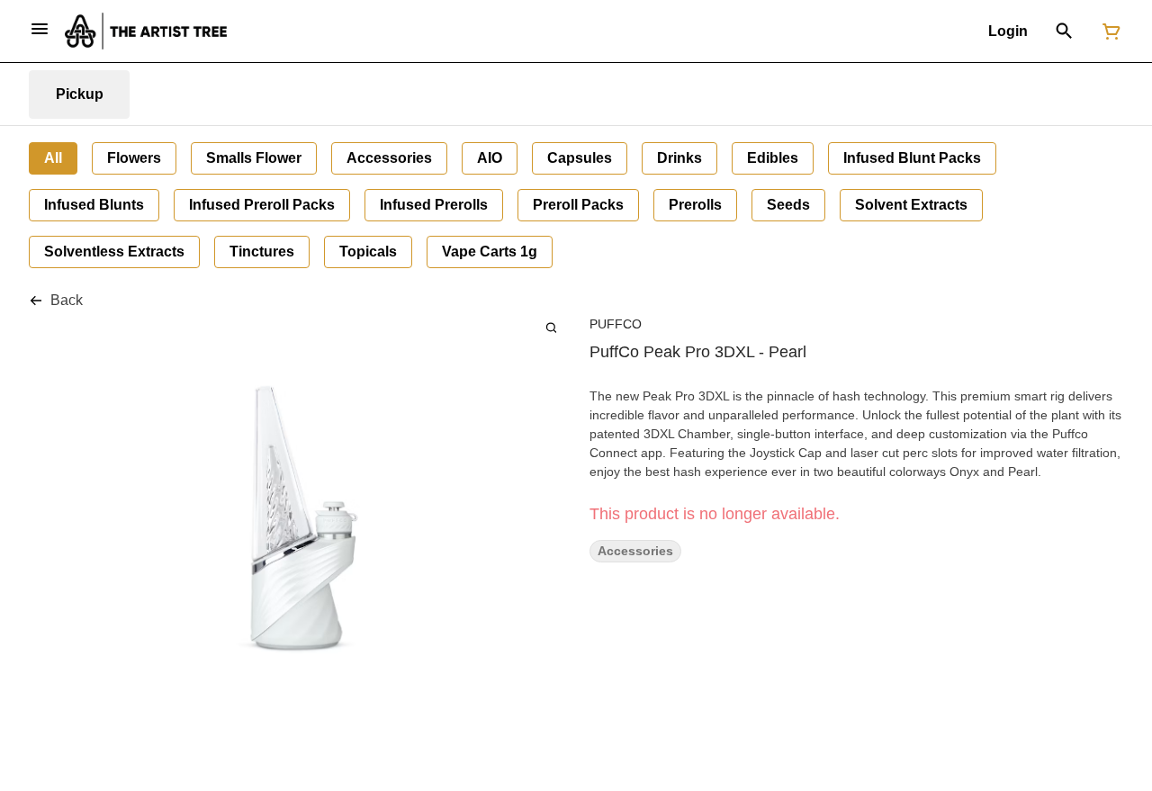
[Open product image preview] (551, 327)
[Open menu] (39, 29)
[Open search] (1064, 31)
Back (66, 300)
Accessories (635, 551)
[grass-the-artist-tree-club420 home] (146, 31)
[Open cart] (1108, 31)
